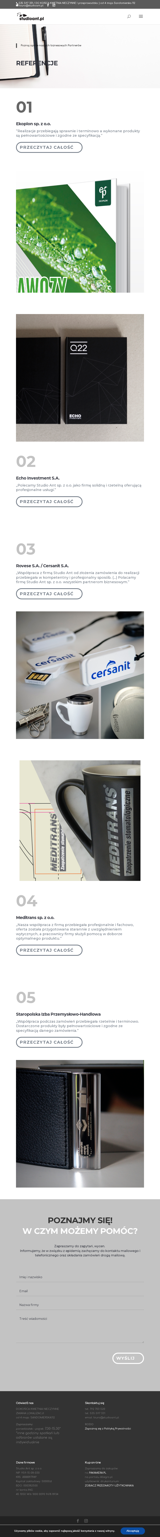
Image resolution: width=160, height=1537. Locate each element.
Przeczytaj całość (47, 147)
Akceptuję (132, 1531)
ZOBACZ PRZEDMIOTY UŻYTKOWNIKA (109, 1485)
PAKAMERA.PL (97, 1472)
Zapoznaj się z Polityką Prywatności (108, 1428)
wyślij (125, 1358)
